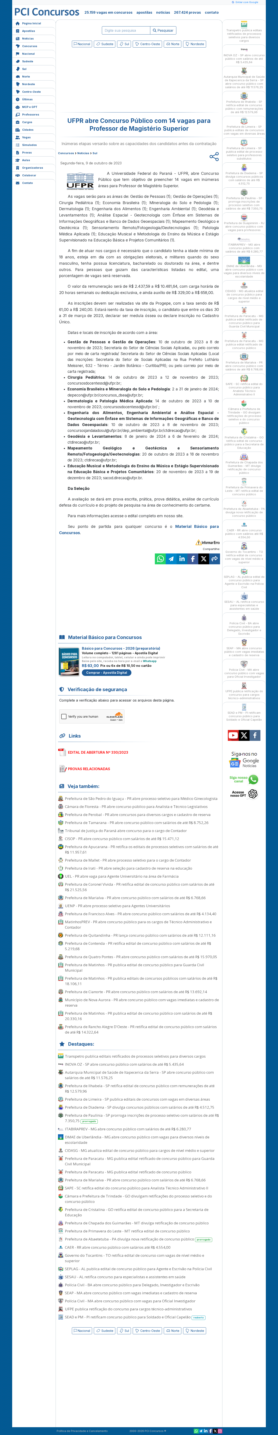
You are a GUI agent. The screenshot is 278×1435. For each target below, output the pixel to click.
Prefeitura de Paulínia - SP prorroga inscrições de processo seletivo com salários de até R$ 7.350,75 (142, 1118)
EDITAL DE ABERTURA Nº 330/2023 (98, 752)
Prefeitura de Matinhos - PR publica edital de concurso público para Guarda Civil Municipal (134, 967)
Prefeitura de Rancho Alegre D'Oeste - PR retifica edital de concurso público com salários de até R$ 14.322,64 (141, 1029)
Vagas (26, 137)
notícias (163, 12)
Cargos (27, 122)
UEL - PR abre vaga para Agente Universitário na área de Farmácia (122, 876)
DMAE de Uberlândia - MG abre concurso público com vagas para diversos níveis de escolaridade (137, 1139)
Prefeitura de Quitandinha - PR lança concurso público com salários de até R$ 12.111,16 (140, 935)
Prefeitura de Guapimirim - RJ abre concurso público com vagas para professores (244, 226)
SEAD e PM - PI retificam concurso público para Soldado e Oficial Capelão (134, 1316)
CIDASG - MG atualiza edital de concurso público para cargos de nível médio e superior (140, 1150)
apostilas (144, 12)
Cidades (27, 129)
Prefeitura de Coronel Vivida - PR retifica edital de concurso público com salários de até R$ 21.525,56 (139, 887)
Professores (30, 114)
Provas (27, 152)
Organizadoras (32, 167)
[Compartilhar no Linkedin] (182, 558)
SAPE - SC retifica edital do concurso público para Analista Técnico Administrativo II (136, 1188)
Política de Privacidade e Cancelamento (82, 1431)
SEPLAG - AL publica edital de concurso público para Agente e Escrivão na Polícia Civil (138, 1268)
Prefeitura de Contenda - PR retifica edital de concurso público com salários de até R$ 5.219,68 (138, 946)
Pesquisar (165, 30)
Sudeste (27, 61)
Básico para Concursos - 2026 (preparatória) (121, 648)
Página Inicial (31, 23)
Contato (27, 183)
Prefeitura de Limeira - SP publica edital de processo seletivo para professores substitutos (244, 153)
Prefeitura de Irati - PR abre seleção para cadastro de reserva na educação (128, 868)
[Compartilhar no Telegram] (171, 558)
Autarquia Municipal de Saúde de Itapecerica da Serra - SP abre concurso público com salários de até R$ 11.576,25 (139, 1075)
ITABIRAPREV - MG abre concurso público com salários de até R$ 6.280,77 (128, 1128)
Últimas (27, 99)
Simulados (29, 145)
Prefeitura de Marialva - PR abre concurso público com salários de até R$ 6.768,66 (135, 897)
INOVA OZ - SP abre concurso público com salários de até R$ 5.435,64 (124, 1064)
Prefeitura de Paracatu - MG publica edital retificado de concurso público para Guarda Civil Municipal (140, 1161)
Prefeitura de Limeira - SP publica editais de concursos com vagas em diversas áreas (137, 1099)
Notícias (28, 38)
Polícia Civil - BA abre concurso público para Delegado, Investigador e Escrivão (132, 1284)
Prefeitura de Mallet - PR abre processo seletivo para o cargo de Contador (128, 860)
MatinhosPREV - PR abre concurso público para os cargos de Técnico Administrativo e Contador (138, 924)
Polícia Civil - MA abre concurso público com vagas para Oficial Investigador (130, 1300)
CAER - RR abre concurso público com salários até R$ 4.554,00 (117, 1247)
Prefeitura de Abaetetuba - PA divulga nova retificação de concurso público (137, 1239)
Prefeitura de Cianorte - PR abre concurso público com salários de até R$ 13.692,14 (136, 991)
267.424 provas (187, 12)
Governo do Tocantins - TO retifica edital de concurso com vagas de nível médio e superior (134, 1258)
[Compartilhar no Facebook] (192, 558)
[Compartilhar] (214, 558)
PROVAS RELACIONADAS (89, 769)
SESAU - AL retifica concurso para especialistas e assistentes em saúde (125, 1276)
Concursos (29, 46)
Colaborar (29, 175)
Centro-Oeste (31, 91)
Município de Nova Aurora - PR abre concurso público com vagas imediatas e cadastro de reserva (142, 1002)
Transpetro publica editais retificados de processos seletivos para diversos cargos (135, 1056)
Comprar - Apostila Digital (106, 672)
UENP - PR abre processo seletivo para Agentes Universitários (117, 905)
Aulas (26, 160)
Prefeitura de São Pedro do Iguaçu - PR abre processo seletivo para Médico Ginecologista (141, 798)
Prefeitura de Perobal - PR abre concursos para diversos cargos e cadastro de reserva (138, 814)
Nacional (28, 53)
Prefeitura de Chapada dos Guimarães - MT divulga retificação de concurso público (137, 1222)
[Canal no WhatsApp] (196, 1431)
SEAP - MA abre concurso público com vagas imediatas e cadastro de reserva (131, 1292)
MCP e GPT (29, 107)
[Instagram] (220, 1431)
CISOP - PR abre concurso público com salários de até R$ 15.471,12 (122, 838)
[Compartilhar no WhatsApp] (160, 558)
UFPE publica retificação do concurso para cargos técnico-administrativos (128, 1308)
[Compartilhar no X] (203, 558)
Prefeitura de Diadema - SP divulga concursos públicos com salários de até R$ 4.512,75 (139, 1107)
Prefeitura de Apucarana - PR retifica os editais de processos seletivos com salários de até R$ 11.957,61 (141, 849)
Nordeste (28, 84)
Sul (24, 69)
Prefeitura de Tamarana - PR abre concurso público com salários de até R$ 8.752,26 (136, 822)
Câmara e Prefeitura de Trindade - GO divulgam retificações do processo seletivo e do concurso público (138, 1199)
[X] (215, 1431)
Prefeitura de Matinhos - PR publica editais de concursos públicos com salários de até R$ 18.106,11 (141, 981)
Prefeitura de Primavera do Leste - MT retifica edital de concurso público (127, 1231)
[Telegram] (201, 1431)
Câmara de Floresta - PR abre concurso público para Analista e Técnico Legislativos (136, 806)
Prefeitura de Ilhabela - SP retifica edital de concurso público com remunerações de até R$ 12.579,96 (140, 1088)
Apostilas (28, 31)
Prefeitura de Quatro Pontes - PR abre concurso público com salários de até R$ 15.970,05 (141, 956)
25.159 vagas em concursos (108, 12)
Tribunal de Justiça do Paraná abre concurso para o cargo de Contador (126, 830)
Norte (26, 76)
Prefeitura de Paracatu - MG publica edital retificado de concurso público (128, 1171)
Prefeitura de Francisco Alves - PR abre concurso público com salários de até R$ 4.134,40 (140, 913)
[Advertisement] (103, 81)
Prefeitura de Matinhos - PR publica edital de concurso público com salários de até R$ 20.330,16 (138, 1016)
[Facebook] (210, 1431)
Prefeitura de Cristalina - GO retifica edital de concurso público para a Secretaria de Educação (136, 1212)
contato (212, 12)
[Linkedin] (205, 1431)
